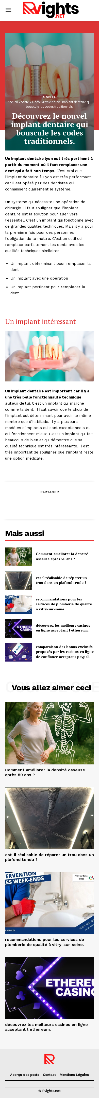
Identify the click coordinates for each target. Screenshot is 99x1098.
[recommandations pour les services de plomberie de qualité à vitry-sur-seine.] (18, 604)
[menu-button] (8, 10)
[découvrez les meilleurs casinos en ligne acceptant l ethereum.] (18, 628)
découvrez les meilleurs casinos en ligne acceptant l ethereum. (63, 628)
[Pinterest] (49, 504)
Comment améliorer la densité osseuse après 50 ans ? (62, 556)
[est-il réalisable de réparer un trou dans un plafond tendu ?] (18, 580)
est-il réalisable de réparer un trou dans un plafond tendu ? (61, 580)
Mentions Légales (74, 1075)
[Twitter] (37, 504)
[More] (73, 504)
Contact (49, 1075)
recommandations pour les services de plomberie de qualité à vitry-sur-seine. (64, 604)
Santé (49, 97)
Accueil (13, 102)
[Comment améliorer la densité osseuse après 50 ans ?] (18, 556)
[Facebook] (26, 504)
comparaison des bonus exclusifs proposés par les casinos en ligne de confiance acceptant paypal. (65, 651)
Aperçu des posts (24, 1075)
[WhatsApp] (61, 504)
